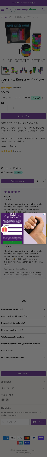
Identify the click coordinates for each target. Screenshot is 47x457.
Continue (12, 242)
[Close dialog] (44, 214)
